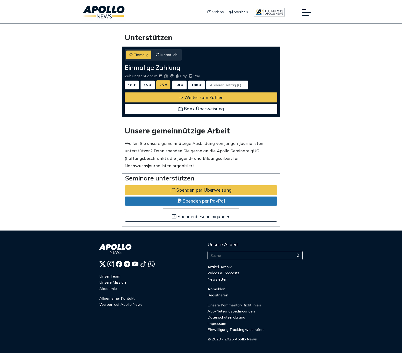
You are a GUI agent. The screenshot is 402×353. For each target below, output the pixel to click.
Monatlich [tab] (168, 54)
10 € (132, 85)
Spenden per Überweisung (203, 190)
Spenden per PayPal (203, 201)
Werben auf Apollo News (121, 304)
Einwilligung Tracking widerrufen (236, 329)
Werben (240, 12)
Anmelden (217, 289)
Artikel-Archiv (220, 267)
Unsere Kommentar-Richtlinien (234, 305)
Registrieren (218, 295)
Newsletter (217, 279)
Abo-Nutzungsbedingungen (231, 311)
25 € (163, 84)
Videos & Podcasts (223, 273)
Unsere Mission (112, 282)
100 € (196, 85)
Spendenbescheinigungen (203, 216)
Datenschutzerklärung (226, 317)
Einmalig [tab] (140, 54)
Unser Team (109, 276)
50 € (179, 85)
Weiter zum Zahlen (203, 97)
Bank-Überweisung (203, 109)
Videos (217, 12)
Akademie (108, 288)
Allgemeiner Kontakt (117, 298)
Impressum (217, 323)
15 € (148, 85)
